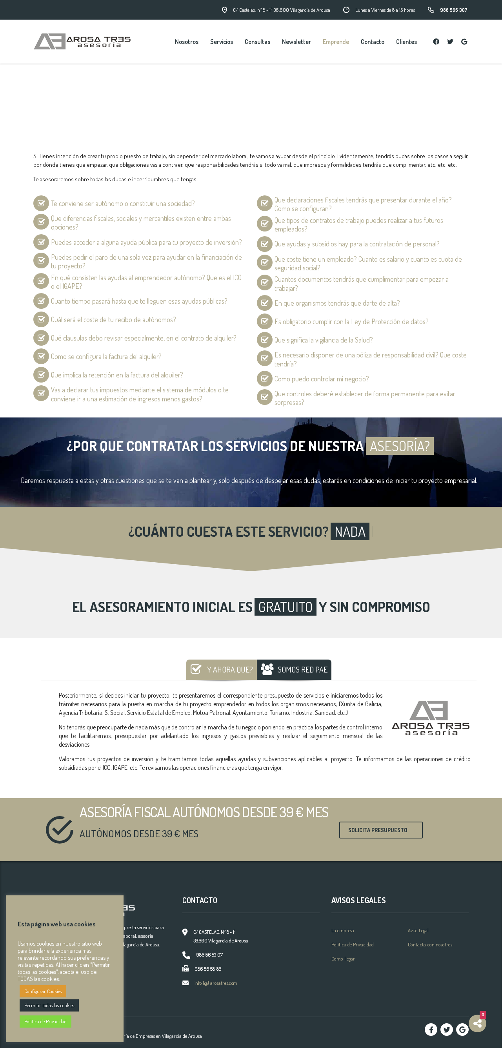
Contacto (372, 42)
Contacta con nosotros (430, 944)
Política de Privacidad (352, 944)
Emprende (336, 42)
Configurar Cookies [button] (43, 991)
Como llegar (343, 958)
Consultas (257, 42)
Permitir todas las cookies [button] (49, 1005)
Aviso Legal (418, 930)
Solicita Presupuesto (377, 830)
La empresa (342, 930)
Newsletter (296, 42)
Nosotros (186, 42)
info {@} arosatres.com (216, 983)
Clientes (406, 42)
